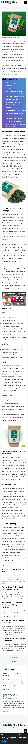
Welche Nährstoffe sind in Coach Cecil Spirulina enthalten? (14, 104)
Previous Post (14, 657)
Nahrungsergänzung (7, 37)
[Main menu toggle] (25, 2)
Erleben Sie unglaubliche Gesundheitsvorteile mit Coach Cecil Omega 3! (13, 695)
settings (16, 738)
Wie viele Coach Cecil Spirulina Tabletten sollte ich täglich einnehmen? (16, 113)
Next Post (14, 661)
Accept (4, 741)
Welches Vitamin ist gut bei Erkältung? (11, 674)
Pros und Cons (11, 88)
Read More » (6, 689)
